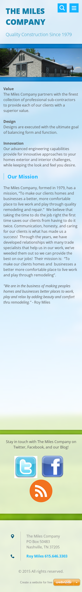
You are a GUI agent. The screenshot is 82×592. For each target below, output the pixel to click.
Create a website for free (36, 582)
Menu (74, 7)
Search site (62, 7)
